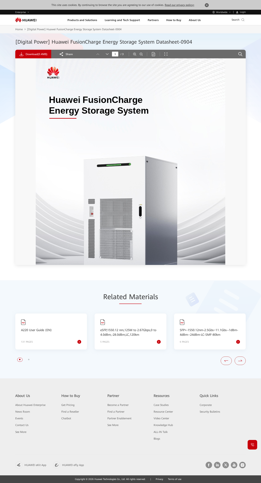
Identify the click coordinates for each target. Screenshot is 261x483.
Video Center (161, 418)
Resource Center (163, 411)
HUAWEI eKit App (35, 465)
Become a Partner (118, 404)
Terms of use (174, 479)
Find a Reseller (70, 411)
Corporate (206, 404)
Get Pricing (68, 404)
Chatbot (66, 418)
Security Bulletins (210, 411)
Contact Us (21, 425)
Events (19, 418)
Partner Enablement (119, 418)
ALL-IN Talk (161, 431)
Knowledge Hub (163, 425)
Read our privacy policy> (179, 5)
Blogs (157, 438)
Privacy (159, 479)
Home (19, 29)
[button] (19, 359)
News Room (22, 411)
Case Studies (161, 404)
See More (20, 431)
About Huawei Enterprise (30, 404)
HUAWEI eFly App (73, 465)
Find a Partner (115, 411)
